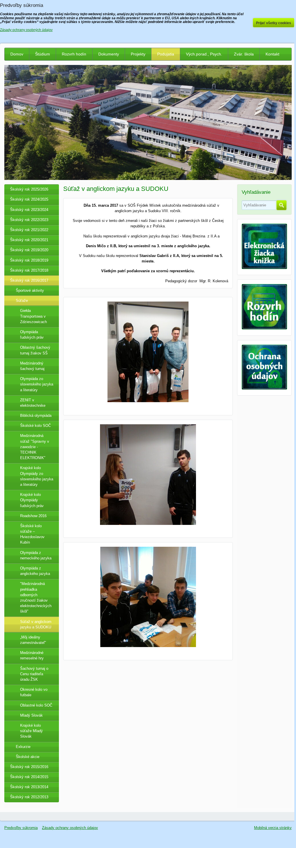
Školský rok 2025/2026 (29, 189)
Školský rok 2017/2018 (29, 270)
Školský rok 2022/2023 (29, 220)
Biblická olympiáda (35, 415)
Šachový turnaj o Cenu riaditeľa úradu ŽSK (34, 674)
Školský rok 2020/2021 (29, 240)
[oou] (264, 388)
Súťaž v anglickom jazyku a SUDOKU (35, 624)
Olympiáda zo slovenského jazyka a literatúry (36, 384)
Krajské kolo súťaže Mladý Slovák (31, 730)
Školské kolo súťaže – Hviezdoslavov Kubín (32, 534)
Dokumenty (108, 54)
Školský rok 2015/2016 (29, 767)
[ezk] (264, 268)
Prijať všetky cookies (273, 23)
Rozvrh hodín (74, 54)
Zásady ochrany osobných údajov (70, 828)
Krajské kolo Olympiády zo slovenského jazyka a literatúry (36, 476)
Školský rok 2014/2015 (29, 777)
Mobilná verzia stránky (273, 828)
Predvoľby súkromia (21, 828)
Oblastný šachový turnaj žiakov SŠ (35, 350)
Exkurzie (23, 747)
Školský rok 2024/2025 (29, 199)
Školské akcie (27, 757)
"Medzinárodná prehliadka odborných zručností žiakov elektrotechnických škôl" (35, 597)
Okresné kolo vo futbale (33, 692)
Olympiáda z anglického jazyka (35, 571)
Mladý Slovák (31, 715)
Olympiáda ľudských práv (32, 334)
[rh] (264, 328)
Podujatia (165, 54)
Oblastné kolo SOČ (36, 705)
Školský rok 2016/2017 (29, 280)
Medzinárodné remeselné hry (32, 655)
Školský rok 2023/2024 (29, 210)
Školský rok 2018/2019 (29, 260)
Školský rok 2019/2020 (29, 250)
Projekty (138, 54)
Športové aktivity (30, 290)
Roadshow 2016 (33, 516)
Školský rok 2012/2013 (29, 797)
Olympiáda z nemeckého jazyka (35, 555)
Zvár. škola (244, 54)
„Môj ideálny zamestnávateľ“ (33, 640)
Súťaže (22, 300)
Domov (16, 54)
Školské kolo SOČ (35, 425)
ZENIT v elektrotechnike (32, 403)
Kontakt (272, 54)
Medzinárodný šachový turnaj (32, 366)
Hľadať (281, 205)
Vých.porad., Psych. (204, 54)
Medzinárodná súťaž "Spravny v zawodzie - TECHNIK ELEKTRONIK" (34, 446)
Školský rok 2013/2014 (29, 787)
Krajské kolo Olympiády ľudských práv (32, 500)
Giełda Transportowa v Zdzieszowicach (33, 316)
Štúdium (42, 54)
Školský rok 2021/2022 (29, 230)
